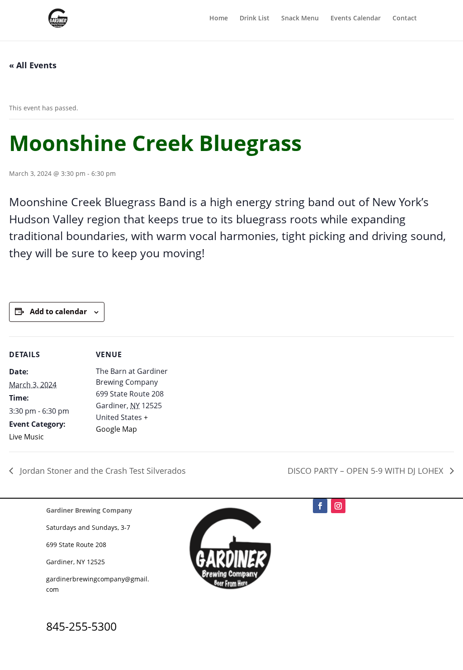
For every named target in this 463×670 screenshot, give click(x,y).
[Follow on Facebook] (320, 506)
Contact (404, 18)
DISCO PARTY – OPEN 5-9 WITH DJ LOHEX (366, 470)
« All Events (33, 65)
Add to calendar (58, 311)
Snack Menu (300, 18)
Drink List (254, 18)
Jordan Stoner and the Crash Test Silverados (102, 470)
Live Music (26, 437)
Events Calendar (356, 18)
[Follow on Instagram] (338, 506)
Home (218, 18)
